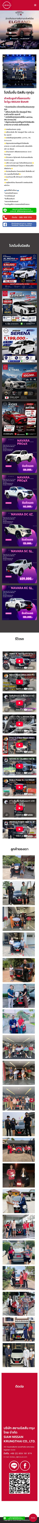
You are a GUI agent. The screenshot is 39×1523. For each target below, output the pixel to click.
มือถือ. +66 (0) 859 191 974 (18, 1453)
